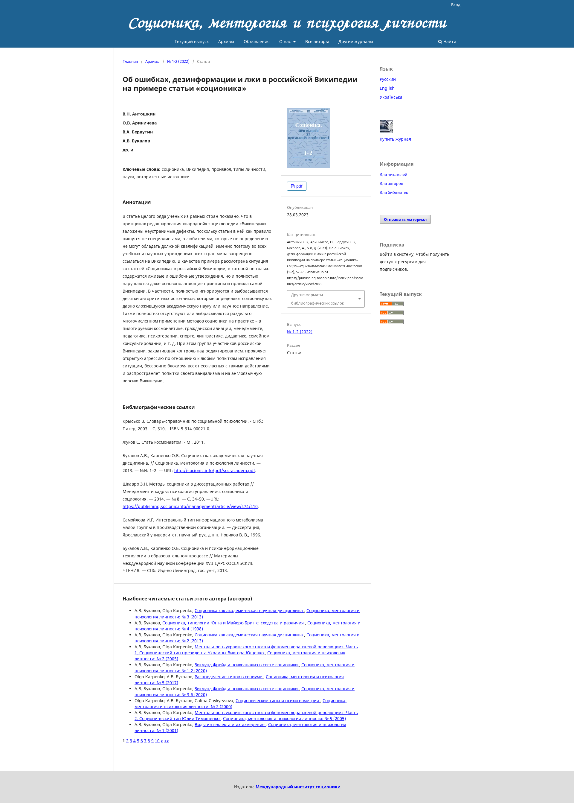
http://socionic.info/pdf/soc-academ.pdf (214, 470)
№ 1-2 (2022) (178, 61)
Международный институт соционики (298, 787)
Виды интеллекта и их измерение (230, 724)
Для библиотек (394, 192)
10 (157, 740)
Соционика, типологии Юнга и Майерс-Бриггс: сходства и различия (233, 623)
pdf (298, 186)
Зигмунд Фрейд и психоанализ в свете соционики (247, 664)
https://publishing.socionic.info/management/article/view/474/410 (190, 506)
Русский (388, 79)
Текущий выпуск (192, 41)
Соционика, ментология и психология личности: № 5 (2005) (284, 718)
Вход (455, 4)
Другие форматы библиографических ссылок (317, 299)
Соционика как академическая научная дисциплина (249, 610)
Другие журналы (355, 41)
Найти (449, 41)
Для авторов (391, 183)
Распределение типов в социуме (229, 676)
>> (166, 740)
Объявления (257, 41)
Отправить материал (405, 219)
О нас (285, 41)
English (387, 88)
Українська (391, 97)
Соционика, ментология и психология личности (287, 22)
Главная (130, 61)
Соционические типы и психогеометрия (278, 700)
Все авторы (317, 41)
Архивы (226, 41)
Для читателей (393, 174)
